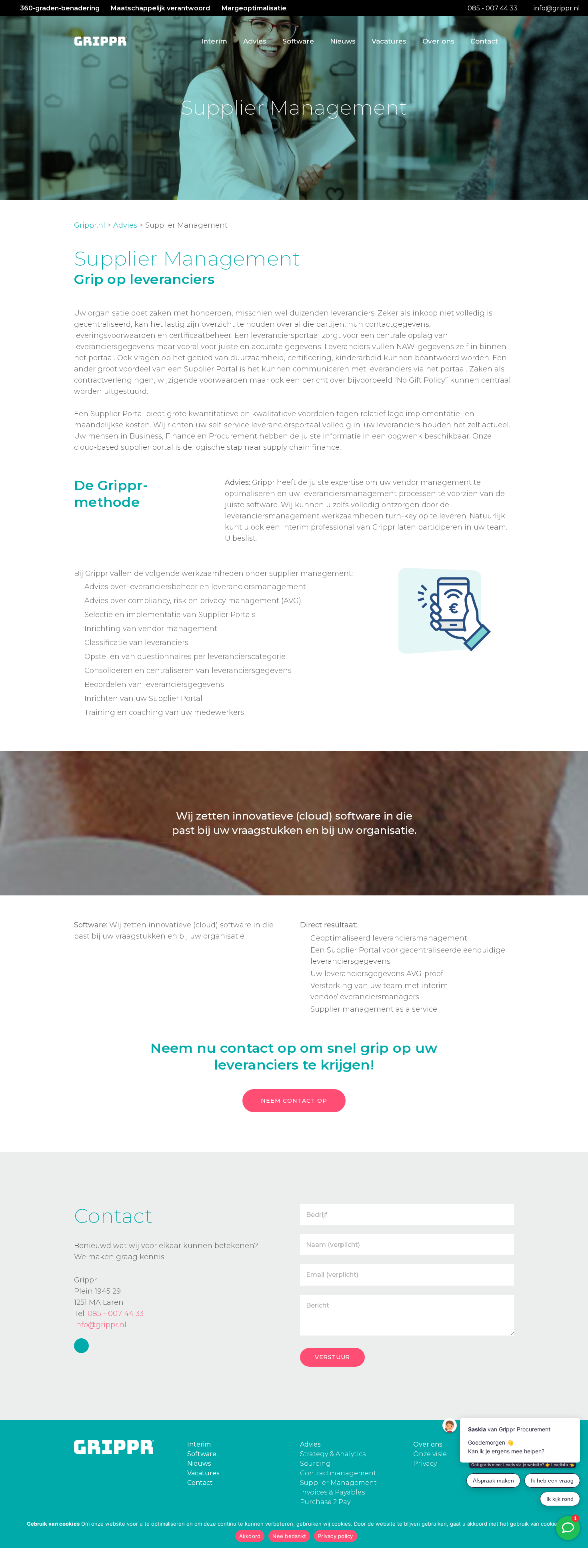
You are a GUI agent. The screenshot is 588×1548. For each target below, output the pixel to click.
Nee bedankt (289, 1536)
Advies (125, 225)
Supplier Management (338, 1482)
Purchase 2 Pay (325, 1502)
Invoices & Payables (332, 1492)
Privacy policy (335, 1536)
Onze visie (430, 1454)
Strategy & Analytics (333, 1454)
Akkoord (250, 1536)
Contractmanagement (338, 1473)
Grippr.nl (89, 225)
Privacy (425, 1463)
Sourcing (315, 1463)
